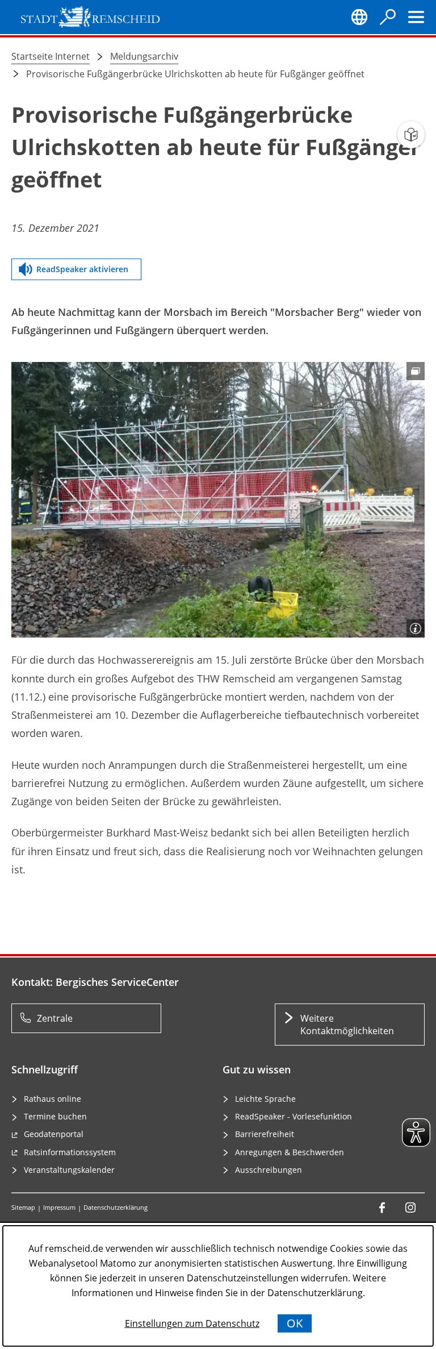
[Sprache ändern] (359, 17)
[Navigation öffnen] (416, 17)
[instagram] (410, 1207)
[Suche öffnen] (388, 17)
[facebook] (382, 1207)
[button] (218, 500)
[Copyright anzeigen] (415, 628)
